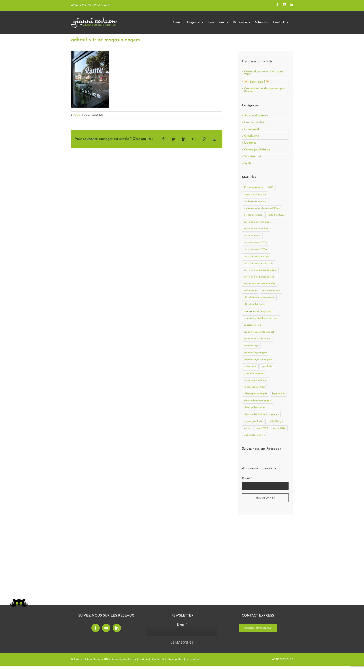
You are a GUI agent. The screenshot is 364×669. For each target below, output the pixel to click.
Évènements (252, 129)
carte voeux (250, 290)
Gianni (77, 115)
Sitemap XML (175, 659)
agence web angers (255, 194)
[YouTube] (106, 628)
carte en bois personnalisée (259, 277)
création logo (251, 345)
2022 (270, 187)
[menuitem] (177, 22)
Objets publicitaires (257, 149)
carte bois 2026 (276, 215)
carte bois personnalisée (257, 222)
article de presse (253, 215)
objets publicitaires (254, 407)
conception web (252, 325)
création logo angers (255, 352)
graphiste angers (253, 373)
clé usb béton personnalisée (259, 297)
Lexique (143, 659)
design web (250, 366)
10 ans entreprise (253, 187)
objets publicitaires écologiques (261, 414)
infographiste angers (255, 393)
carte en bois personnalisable (260, 270)
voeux (247, 428)
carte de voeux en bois (256, 256)
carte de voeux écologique (258, 263)
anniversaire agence (255, 201)
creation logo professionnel (259, 332)
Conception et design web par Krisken (264, 90)
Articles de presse (256, 115)
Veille (247, 163)
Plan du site (158, 659)
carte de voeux (252, 235)
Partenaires (192, 659)
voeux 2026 (279, 428)
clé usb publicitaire (254, 304)
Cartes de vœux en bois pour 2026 (263, 73)
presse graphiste (253, 421)
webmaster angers (254, 435)
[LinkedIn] (117, 628)
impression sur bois (254, 387)
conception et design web (258, 311)
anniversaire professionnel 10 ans (262, 208)
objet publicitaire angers (257, 400)
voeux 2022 (261, 428)
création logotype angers (258, 359)
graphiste (267, 366)
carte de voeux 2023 (255, 242)
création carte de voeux (257, 339)
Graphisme (251, 136)
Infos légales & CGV (124, 659)
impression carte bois (255, 380)
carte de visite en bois (256, 228)
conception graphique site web (261, 318)
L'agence (250, 142)
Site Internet (252, 156)
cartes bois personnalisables (259, 283)
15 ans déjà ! (257, 81)
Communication (254, 122)
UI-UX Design (275, 421)
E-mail (247, 478)
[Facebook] (95, 628)
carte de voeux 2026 (255, 249)
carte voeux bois (271, 290)
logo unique (278, 393)
